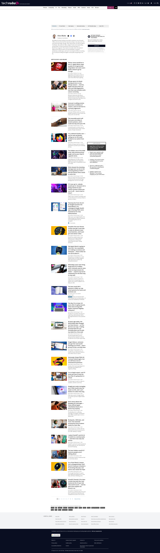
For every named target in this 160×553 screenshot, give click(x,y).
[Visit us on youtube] (138, 3)
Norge (52, 509)
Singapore (60, 507)
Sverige (88, 507)
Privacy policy (54, 543)
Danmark (70, 509)
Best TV (82, 519)
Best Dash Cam (112, 519)
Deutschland (64, 509)
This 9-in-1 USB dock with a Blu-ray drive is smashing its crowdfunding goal (97, 167)
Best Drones (111, 521)
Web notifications (98, 543)
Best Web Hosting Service (61, 521)
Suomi (59, 509)
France (76, 507)
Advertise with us (83, 543)
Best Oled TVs (84, 521)
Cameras (83, 7)
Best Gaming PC (72, 521)
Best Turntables (94, 516)
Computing (51, 7)
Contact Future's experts (71, 540)
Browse (97, 7)
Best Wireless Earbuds (96, 521)
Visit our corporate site (97, 531)
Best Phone (83, 516)
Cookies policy (69, 543)
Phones (45, 7)
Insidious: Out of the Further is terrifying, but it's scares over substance (97, 161)
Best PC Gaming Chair (73, 524)
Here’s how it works (85, 29)
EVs (93, 7)
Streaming (64, 7)
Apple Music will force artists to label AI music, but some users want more (97, 147)
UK (56, 507)
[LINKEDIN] (71, 36)
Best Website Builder (60, 524)
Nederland (103, 507)
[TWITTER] (68, 36)
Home (88, 7)
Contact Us (82, 540)
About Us (53, 540)
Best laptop (71, 26)
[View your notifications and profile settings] (151, 3)
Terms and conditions (98, 540)
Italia (56, 509)
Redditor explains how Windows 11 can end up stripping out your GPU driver (97, 173)
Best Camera (111, 516)
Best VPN (101, 26)
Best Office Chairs (95, 524)
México (80, 507)
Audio (74, 7)
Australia (65, 507)
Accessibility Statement (56, 545)
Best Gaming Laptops (73, 519)
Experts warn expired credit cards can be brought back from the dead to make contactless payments (96, 154)
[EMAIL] (73, 36)
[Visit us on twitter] (136, 3)
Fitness (70, 7)
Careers (67, 545)
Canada (52, 507)
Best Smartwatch (84, 524)
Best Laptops (71, 516)
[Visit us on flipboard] (140, 3)
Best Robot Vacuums (113, 524)
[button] (156, 3)
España (84, 507)
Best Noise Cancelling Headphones (98, 519)
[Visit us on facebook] (134, 3)
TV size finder (62, 26)
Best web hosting (80, 26)
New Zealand (70, 507)
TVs (59, 7)
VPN (79, 7)
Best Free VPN (58, 519)
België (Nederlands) (95, 507)
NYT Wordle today (92, 26)
